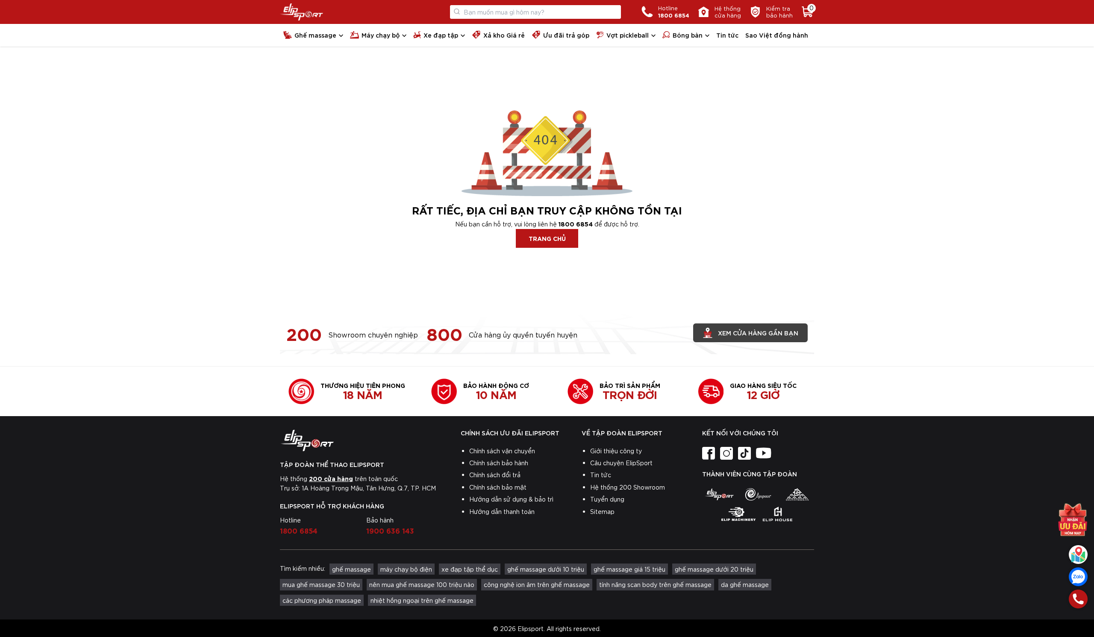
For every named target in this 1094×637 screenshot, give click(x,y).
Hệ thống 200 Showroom (627, 487)
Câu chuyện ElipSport (621, 463)
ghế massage (351, 569)
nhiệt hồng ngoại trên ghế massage (422, 600)
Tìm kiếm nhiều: (302, 568)
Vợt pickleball (627, 35)
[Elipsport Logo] (301, 12)
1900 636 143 (390, 530)
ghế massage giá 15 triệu (629, 569)
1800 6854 (576, 224)
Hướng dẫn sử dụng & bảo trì (511, 499)
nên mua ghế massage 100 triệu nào (421, 584)
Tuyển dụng (607, 499)
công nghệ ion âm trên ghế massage (537, 584)
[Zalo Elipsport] (1078, 576)
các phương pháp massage (321, 600)
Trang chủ (547, 238)
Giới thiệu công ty (616, 451)
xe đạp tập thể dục (469, 569)
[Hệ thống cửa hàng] (1078, 554)
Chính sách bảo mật (497, 487)
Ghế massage (315, 35)
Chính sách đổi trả (495, 474)
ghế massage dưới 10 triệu (545, 569)
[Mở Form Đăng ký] (1073, 523)
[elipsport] (719, 494)
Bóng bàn (688, 35)
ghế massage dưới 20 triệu (714, 569)
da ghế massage (745, 584)
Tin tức (727, 35)
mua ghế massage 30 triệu (321, 584)
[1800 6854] (1078, 599)
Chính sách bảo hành (498, 463)
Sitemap (602, 511)
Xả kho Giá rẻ (504, 35)
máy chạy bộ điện (406, 569)
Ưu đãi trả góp (566, 35)
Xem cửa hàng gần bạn (758, 333)
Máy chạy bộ (381, 35)
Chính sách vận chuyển (502, 451)
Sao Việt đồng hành (776, 35)
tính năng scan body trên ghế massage (655, 584)
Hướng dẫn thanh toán (502, 511)
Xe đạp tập (440, 35)
